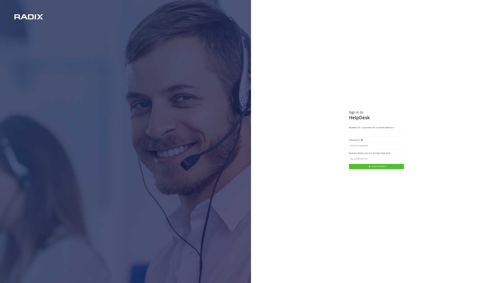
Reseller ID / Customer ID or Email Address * (372, 127)
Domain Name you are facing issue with (370, 153)
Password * (355, 140)
